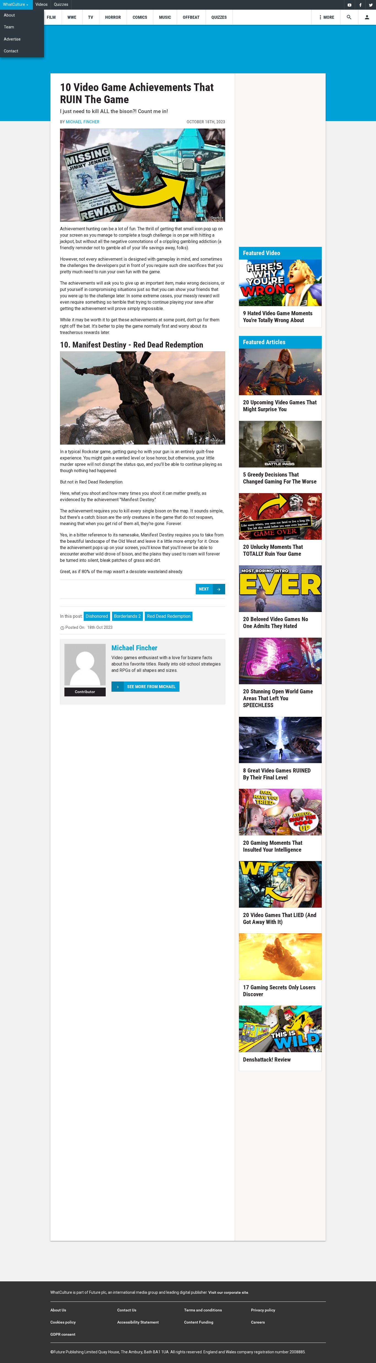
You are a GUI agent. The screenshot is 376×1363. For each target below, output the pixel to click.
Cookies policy (63, 1322)
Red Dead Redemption (168, 616)
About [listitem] (9, 15)
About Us (58, 1310)
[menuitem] (16, 5)
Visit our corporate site (228, 1292)
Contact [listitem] (11, 51)
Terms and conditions (203, 1310)
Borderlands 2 (127, 616)
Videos (42, 4)
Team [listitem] (9, 27)
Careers (258, 1322)
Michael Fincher (82, 121)
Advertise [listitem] (12, 39)
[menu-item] (51, 17)
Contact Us (126, 1310)
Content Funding (198, 1322)
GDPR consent (62, 1334)
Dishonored (97, 616)
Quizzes (61, 4)
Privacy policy (263, 1310)
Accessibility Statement (138, 1322)
